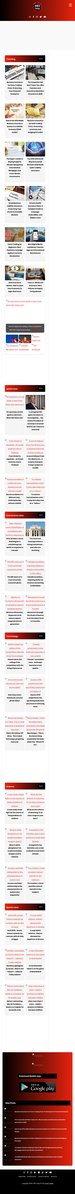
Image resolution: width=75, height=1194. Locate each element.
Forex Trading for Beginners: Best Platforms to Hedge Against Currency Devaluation (15, 250)
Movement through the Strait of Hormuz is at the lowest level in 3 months (35, 616)
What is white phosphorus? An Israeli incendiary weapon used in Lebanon (15, 851)
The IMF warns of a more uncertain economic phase (14, 580)
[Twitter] (41, 17)
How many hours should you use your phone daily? (15, 698)
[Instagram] (37, 17)
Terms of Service (43, 1176)
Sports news (12, 907)
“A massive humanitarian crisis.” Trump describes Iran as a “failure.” (35, 498)
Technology (12, 636)
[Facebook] (33, 17)
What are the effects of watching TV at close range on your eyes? (35, 814)
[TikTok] (43, 1172)
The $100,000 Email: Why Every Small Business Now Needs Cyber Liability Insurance (35, 165)
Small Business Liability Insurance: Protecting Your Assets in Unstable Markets (15, 209)
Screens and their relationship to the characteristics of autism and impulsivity (14, 889)
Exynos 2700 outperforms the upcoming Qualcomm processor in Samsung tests (35, 701)
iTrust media (49, 1183)
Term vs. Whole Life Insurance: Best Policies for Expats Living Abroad (35, 287)
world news (12, 388)
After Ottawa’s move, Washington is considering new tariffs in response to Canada (14, 544)
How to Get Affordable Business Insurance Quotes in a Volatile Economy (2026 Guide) (15, 126)
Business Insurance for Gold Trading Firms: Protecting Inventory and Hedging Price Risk (35, 126)
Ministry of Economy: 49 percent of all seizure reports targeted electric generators (14, 618)
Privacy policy (31, 1176)
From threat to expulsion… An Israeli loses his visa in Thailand (14, 460)
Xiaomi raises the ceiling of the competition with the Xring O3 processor (14, 663)
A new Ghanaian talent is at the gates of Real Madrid (35, 969)
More (41, 59)
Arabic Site (21, 1176)
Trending (10, 59)
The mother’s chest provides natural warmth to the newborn (35, 887)
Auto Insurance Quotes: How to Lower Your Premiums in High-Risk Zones (14, 287)
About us (54, 1176)
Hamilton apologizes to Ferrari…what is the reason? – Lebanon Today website (15, 970)
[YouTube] (45, 17)
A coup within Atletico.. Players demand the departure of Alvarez (35, 934)
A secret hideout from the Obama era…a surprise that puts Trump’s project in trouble (35, 462)
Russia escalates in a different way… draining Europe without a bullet (14, 498)
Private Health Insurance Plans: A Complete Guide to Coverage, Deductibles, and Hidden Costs (35, 210)
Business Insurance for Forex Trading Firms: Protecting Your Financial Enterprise (15, 88)
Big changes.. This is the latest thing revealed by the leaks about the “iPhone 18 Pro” (35, 739)
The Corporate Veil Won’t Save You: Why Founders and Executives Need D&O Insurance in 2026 (35, 88)
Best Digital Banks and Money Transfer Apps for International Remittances (35, 248)
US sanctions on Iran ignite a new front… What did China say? (14, 415)
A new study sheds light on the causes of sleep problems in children (14, 814)
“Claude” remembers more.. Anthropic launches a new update (35, 663)
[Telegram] (39, 1172)
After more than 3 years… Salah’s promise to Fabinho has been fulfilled (35, 1005)
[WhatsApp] (30, 17)
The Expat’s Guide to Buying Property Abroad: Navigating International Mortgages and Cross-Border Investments (14, 167)
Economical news (15, 515)
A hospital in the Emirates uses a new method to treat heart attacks (35, 849)
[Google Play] (35, 1172)
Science (10, 786)
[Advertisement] (37, 35)
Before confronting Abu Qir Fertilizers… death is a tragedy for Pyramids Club (15, 1005)
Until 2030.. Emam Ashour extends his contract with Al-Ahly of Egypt (15, 934)
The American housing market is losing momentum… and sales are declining (35, 544)
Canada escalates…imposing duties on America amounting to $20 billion (35, 581)
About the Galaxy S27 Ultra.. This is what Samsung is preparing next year (15, 737)
